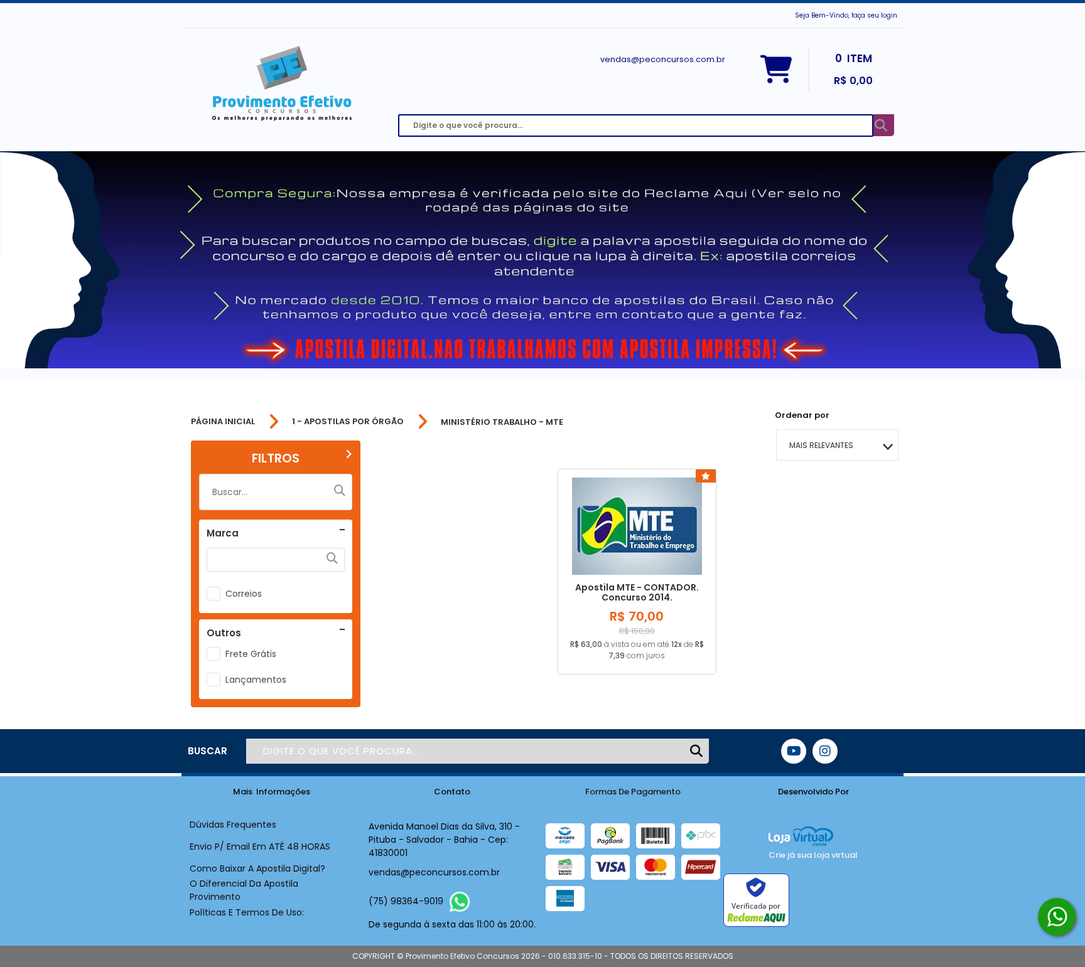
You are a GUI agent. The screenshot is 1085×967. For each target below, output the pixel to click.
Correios (243, 593)
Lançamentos (255, 679)
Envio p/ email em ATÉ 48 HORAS (260, 846)
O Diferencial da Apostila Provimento (244, 890)
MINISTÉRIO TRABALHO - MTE (502, 422)
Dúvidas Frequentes (233, 824)
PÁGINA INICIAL (223, 421)
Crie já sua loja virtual (813, 855)
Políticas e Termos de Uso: (247, 912)
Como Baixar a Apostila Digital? (257, 868)
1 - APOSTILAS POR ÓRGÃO (348, 421)
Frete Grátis (250, 654)
